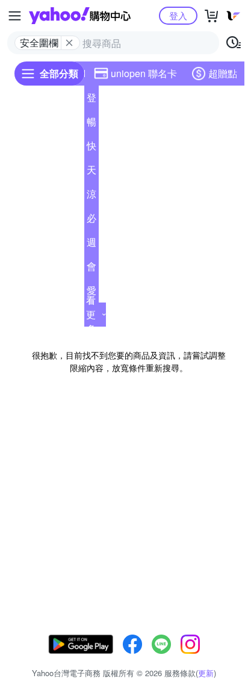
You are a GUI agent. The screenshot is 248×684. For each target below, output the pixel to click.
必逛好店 (91, 220)
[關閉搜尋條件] (69, 42)
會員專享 (91, 268)
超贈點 (222, 73)
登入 (178, 15)
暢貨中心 (91, 124)
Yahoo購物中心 (80, 15)
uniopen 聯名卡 (144, 73)
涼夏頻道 (91, 196)
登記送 (91, 100)
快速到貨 (91, 148)
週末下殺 (91, 244)
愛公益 (91, 293)
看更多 (91, 314)
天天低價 (91, 172)
